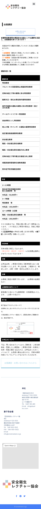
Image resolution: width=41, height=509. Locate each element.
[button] (34, 4)
